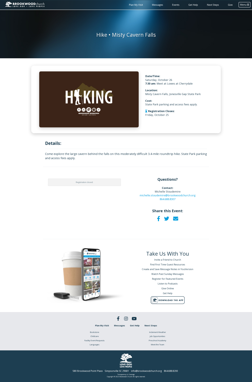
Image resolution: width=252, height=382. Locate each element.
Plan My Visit (136, 4)
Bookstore (94, 332)
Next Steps (213, 4)
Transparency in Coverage (126, 374)
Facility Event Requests (94, 340)
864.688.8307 (167, 199)
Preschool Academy (157, 340)
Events (175, 4)
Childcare (94, 336)
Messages (157, 4)
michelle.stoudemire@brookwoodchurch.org (168, 195)
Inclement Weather (157, 332)
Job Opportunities (157, 336)
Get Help (193, 4)
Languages (94, 344)
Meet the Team (157, 344)
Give (230, 4)
